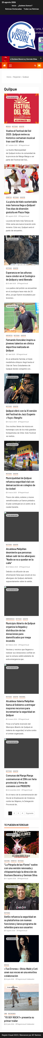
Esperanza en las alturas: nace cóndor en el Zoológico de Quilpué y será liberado (20, 276)
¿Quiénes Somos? (25, 6)
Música (8, 126)
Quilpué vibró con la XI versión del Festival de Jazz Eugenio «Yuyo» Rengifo (21, 414)
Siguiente (29, 813)
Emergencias (10, 619)
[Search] (35, 65)
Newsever (24, 1035)
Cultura (7, 861)
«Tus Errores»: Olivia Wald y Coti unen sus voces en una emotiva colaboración (21, 972)
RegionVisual (25, 145)
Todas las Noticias (31, 9)
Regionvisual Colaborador (25, 979)
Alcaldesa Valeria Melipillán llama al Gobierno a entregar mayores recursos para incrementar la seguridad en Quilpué (20, 708)
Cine (5, 1013)
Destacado (12, 1013)
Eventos (9, 197)
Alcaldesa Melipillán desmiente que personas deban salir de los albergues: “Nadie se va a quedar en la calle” (20, 555)
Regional (22, 696)
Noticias (15, 126)
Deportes (9, 335)
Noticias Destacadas (13, 9)
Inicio (14, 6)
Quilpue (21, 126)
